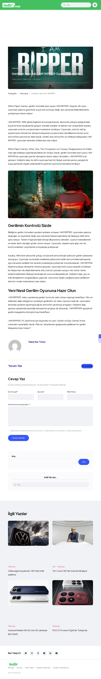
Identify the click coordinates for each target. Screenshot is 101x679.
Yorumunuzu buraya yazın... (19, 404)
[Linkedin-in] (50, 653)
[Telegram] (44, 653)
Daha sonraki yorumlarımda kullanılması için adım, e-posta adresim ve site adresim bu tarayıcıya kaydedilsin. (46, 431)
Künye (19, 667)
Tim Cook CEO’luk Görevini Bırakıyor (69, 570)
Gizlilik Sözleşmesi (61, 667)
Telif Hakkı (29, 667)
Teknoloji (24, 93)
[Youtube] (56, 653)
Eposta (41, 392)
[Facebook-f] (38, 653)
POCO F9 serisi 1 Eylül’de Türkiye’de (70, 630)
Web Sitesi (71, 392)
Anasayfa (12, 93)
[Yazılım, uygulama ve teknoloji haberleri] (11, 4)
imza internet (15, 673)
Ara (13, 456)
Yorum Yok (45, 79)
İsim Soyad (13, 392)
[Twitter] (25, 653)
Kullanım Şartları (43, 667)
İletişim (11, 667)
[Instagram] (31, 653)
